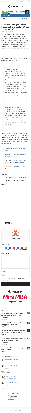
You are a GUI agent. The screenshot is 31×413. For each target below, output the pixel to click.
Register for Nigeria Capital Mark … (11, 359)
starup (16, 223)
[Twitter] (24, 18)
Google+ (15, 249)
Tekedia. (12, 410)
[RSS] (29, 18)
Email (26, 249)
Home (2, 21)
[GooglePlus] (26, 18)
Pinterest (23, 249)
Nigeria (12, 223)
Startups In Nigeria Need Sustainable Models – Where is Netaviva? (15, 26)
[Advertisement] (15, 205)
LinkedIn (19, 249)
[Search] (29, 1)
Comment (3, 255)
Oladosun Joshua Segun (10, 366)
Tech (6, 21)
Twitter (7, 249)
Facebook (11, 249)
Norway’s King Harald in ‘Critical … (11, 376)
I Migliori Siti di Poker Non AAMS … (11, 371)
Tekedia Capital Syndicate (15, 160)
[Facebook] (22, 18)
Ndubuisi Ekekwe (9, 361)
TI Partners (7, 372)
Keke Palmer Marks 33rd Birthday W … (12, 365)
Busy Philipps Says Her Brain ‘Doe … (11, 382)
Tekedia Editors (10, 31)
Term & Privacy (16, 412)
